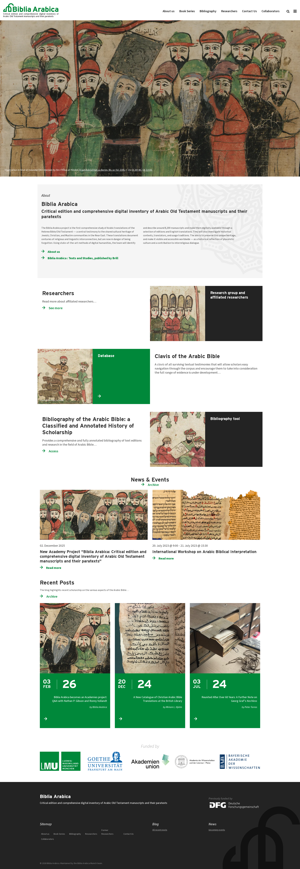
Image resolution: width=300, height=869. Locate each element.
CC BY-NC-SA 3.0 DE (142, 170)
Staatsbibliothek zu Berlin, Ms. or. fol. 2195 (102, 170)
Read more (53, 568)
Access (53, 451)
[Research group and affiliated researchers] (233, 287)
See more (55, 308)
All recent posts (159, 830)
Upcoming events (217, 830)
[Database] (120, 350)
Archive (153, 485)
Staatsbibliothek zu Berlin (52, 400)
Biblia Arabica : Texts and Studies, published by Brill (83, 258)
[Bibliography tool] (233, 413)
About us (54, 252)
